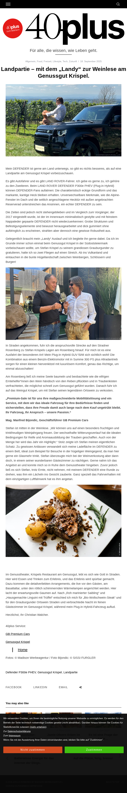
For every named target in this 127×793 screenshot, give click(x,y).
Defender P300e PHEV (21, 672)
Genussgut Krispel (18, 642)
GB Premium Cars (18, 634)
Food (39, 61)
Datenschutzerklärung (19, 731)
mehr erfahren (38, 727)
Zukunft (73, 61)
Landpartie (71, 672)
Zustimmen (94, 749)
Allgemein (30, 61)
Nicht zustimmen (33, 749)
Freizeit (47, 61)
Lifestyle (57, 61)
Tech (65, 61)
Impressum (15, 735)
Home (22, 650)
